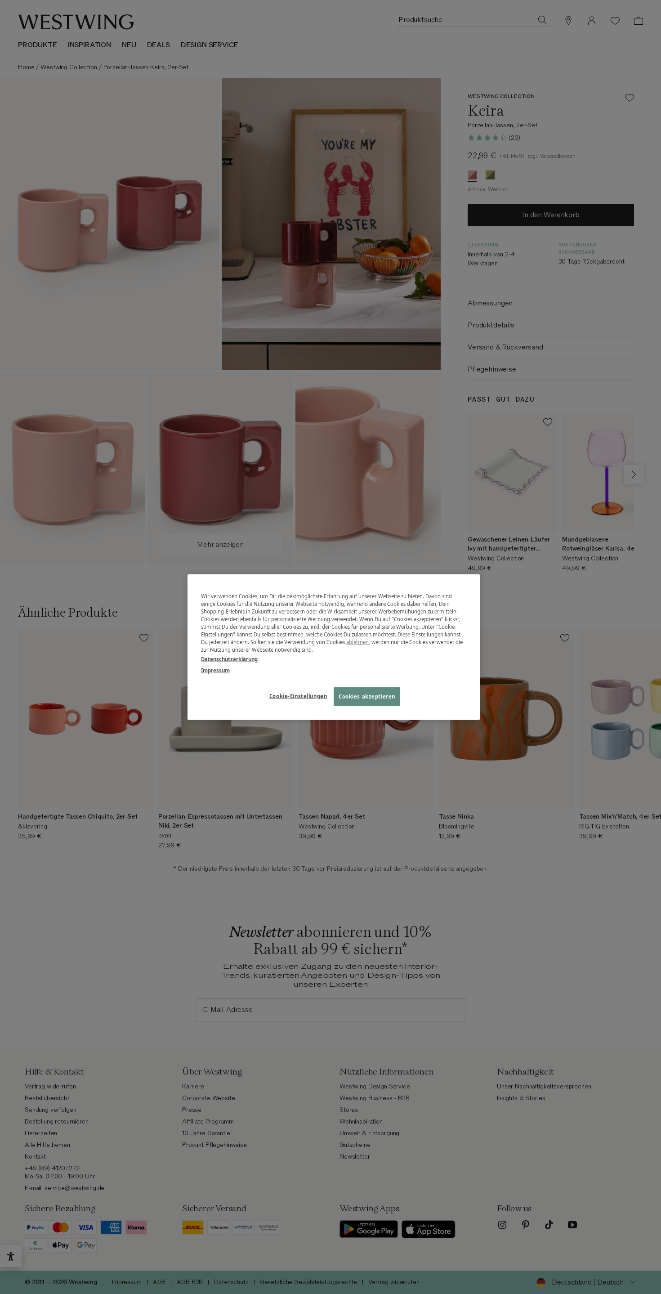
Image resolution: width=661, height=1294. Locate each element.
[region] (334, 647)
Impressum (215, 670)
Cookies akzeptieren (367, 696)
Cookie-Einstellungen (298, 696)
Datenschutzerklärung (229, 659)
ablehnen (357, 642)
